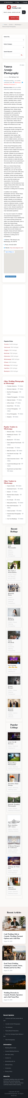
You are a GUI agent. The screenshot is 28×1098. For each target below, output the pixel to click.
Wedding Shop (9, 2)
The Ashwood (8, 1027)
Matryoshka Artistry (12, 502)
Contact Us (8, 1058)
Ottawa (6, 362)
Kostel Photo (10, 405)
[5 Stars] (8, 77)
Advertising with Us (10, 1061)
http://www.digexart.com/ (16, 247)
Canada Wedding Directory (12, 1051)
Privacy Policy (8, 1071)
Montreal (6, 353)
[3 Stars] (6, 77)
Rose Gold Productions (12, 505)
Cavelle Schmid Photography (12, 1024)
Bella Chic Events (11, 450)
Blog (18, 2)
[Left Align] (24, 12)
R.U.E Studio (10, 499)
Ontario (11, 24)
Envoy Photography (12, 414)
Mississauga (18, 24)
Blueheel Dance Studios (13, 494)
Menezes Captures (11, 389)
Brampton (7, 371)
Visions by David (11, 510)
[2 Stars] (5, 77)
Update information (10, 276)
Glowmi (9, 491)
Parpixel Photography (12, 397)
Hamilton (6, 368)
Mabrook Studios (11, 400)
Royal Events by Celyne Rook (14, 469)
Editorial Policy (9, 1064)
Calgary (6, 350)
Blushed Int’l (10, 439)
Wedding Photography (9, 84)
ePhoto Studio (10, 403)
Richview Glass (10, 431)
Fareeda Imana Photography (14, 513)
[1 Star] (4, 77)
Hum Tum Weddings (12, 518)
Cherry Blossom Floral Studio (14, 442)
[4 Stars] (7, 77)
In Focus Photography (12, 408)
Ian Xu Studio (10, 447)
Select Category (8, 44)
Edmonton (7, 356)
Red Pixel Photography (12, 392)
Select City (6, 36)
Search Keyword (8, 51)
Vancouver (7, 347)
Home (5, 24)
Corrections (8, 1068)
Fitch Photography (10, 1039)
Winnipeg (6, 365)
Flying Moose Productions (12, 1030)
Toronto (6, 344)
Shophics (9, 416)
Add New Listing (14, 17)
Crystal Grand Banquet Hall (13, 463)
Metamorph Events (11, 488)
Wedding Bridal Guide (10, 1047)
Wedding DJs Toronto (12, 434)
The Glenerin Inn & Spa (12, 453)
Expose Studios (11, 485)
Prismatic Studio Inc (12, 386)
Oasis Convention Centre (13, 458)
